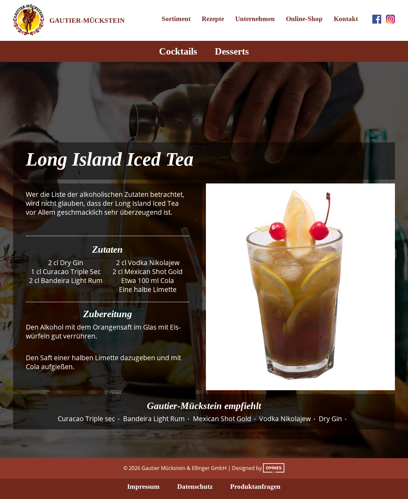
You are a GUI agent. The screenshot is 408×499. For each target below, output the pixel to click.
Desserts (232, 51)
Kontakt (346, 19)
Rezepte (213, 19)
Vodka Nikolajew (285, 418)
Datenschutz (195, 486)
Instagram (390, 19)
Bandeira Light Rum (154, 418)
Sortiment (176, 19)
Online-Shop (304, 19)
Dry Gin (330, 418)
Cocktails (178, 51)
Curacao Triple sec (86, 418)
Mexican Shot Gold (222, 418)
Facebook (376, 19)
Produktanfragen (255, 486)
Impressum (143, 486)
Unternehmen (255, 19)
